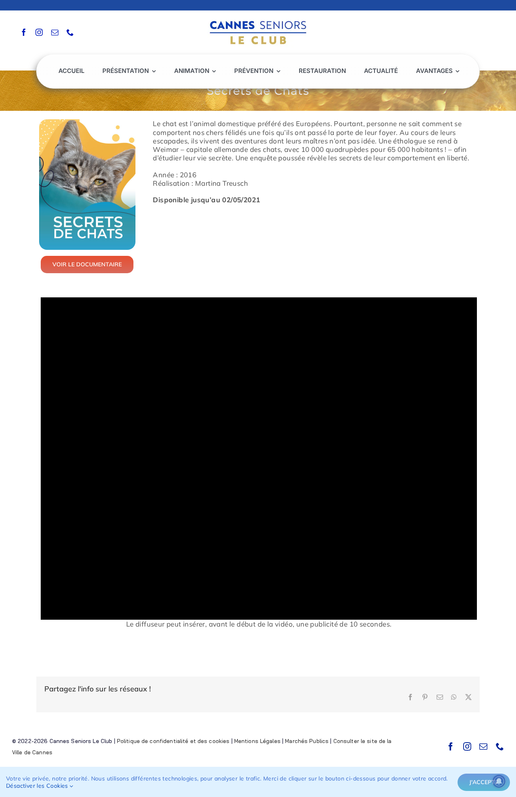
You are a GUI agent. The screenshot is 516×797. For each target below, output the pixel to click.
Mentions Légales (257, 741)
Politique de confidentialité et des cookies (173, 741)
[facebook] (23, 32)
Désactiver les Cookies (38, 785)
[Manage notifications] (499, 781)
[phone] (70, 32)
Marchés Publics (307, 741)
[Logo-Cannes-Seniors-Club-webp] (258, 19)
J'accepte (483, 782)
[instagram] (39, 32)
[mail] (54, 32)
